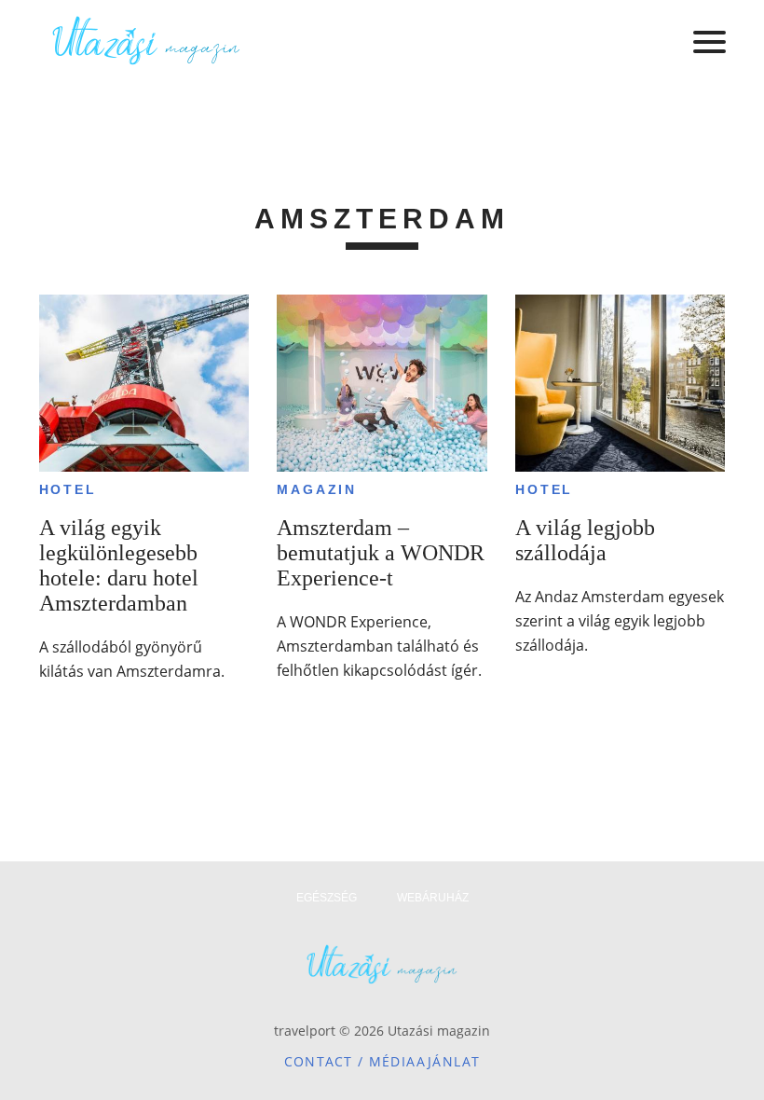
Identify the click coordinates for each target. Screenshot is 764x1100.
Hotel (68, 489)
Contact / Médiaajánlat (382, 1061)
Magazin (317, 489)
